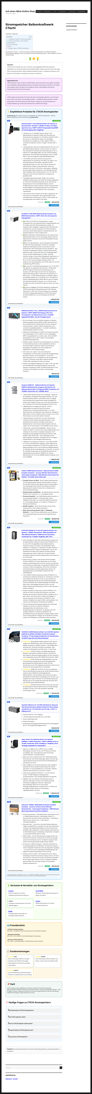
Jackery (38, 901)
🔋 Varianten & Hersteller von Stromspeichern (17, 40)
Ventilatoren (39, 11)
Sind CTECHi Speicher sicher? (17, 1017)
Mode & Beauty (47, 11)
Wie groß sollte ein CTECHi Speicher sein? (20, 1030)
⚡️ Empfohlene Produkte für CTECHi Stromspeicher (19, 39)
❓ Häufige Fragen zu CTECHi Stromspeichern (18, 48)
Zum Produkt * (54, 205)
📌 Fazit (9, 46)
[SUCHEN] (61, 1067)
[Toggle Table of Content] (29, 37)
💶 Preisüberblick (11, 42)
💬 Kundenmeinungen (12, 44)
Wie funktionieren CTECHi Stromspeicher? (21, 1010)
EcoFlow (11, 891)
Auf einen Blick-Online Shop (20, 11)
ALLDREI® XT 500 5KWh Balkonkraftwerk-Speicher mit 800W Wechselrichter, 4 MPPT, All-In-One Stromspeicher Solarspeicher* (39, 216)
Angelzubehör (62, 11)
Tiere (55, 11)
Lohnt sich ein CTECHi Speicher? (18, 1037)
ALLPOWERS (39, 891)
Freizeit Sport (72, 11)
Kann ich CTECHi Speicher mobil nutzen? (20, 1023)
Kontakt (15, 1079)
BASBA (10, 911)
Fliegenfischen (81, 11)
